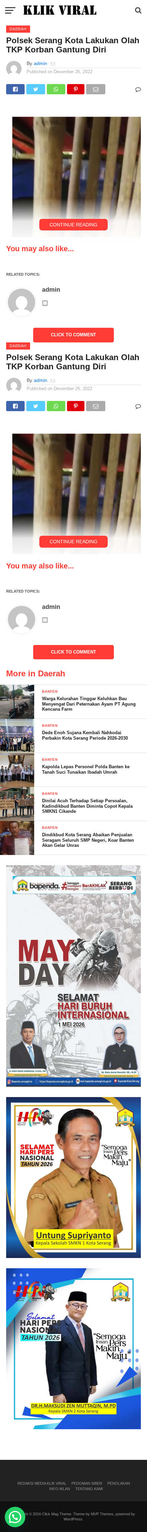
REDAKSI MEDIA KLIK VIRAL (41, 1483)
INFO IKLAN (59, 1489)
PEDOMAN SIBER (86, 1483)
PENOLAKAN (118, 1483)
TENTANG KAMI (89, 1489)
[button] (15, 1517)
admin (40, 63)
